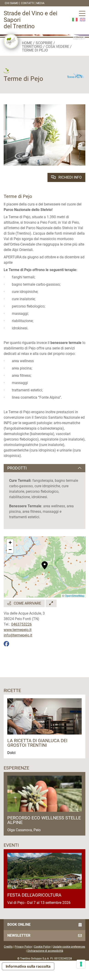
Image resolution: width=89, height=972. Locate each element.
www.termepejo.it (17, 630)
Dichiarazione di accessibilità (45, 950)
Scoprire (44, 43)
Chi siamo (11, 3)
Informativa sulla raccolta (28, 966)
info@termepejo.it (18, 635)
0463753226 (21, 624)
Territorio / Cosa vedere (45, 46)
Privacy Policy (23, 946)
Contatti (27, 3)
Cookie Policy (42, 946)
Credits (8, 946)
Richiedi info (70, 177)
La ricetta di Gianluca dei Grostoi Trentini (37, 743)
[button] (9, 135)
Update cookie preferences (69, 946)
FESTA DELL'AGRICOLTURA (34, 895)
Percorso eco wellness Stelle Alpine (44, 820)
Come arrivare (27, 603)
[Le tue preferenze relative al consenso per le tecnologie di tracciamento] (81, 964)
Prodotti (17, 468)
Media (40, 3)
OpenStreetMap (74, 596)
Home (27, 43)
